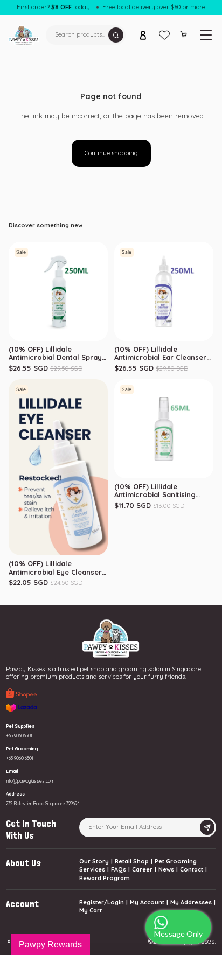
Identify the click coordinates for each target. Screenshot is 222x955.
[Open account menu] (143, 35)
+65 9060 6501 (19, 758)
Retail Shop (132, 861)
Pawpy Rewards (50, 944)
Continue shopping (111, 153)
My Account (147, 902)
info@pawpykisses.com (30, 781)
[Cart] (184, 36)
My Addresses (191, 902)
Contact (191, 869)
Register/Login (101, 902)
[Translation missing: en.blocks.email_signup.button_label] (207, 827)
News (166, 869)
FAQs (118, 869)
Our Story (94, 861)
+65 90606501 (19, 735)
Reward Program (104, 878)
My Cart (90, 910)
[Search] (116, 35)
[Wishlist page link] (164, 35)
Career (142, 869)
